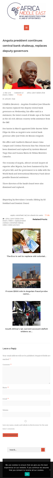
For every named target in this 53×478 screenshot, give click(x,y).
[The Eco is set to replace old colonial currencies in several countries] (26, 240)
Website (5, 410)
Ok (27, 474)
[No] (49, 470)
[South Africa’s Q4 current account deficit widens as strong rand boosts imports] (26, 313)
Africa (29, 93)
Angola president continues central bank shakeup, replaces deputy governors (25, 46)
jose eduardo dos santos (35, 215)
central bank (19, 215)
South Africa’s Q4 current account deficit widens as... (26, 330)
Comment (7, 365)
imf (25, 215)
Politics (10, 95)
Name (5, 388)
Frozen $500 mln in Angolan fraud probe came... (27, 292)
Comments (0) (18, 93)
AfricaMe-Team (10, 99)
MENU (26, 27)
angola (12, 215)
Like (20, 95)
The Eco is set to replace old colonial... (26, 256)
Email (5, 399)
